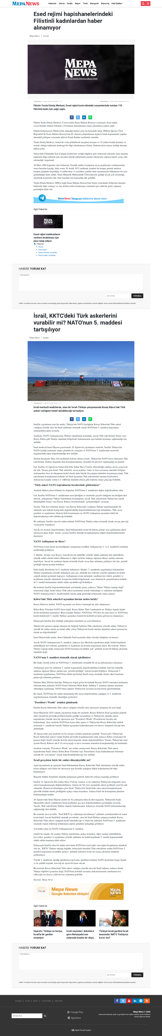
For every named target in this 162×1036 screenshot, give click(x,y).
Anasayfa (18, 1001)
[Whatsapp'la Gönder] (90, 117)
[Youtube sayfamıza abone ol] (129, 1001)
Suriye (46, 36)
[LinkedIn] (84, 117)
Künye (27, 1001)
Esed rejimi (42, 250)
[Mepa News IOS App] (75, 1017)
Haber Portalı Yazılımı (83, 1030)
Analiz (70, 3)
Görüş (62, 3)
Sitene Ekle (58, 1001)
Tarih (85, 3)
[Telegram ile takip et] (141, 1001)
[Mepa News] (26, 3)
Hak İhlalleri (116, 3)
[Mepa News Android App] (75, 1012)
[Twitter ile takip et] (123, 1001)
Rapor (78, 3)
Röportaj (105, 3)
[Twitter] (78, 117)
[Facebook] (72, 117)
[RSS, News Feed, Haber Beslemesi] (147, 1001)
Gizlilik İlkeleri (46, 1001)
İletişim (35, 1001)
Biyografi (94, 3)
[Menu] (148, 3)
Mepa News (35, 36)
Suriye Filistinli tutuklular (47, 252)
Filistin (40, 247)
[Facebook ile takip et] (117, 1001)
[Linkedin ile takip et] (135, 1001)
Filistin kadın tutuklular (47, 255)
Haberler (52, 3)
